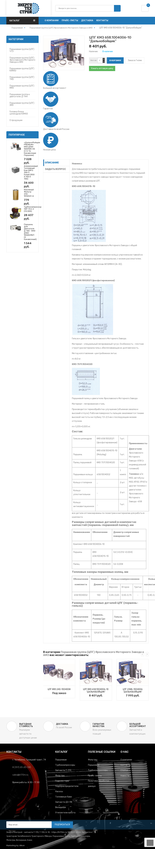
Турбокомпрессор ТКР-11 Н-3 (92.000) (32, 209)
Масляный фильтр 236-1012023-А (29, 193)
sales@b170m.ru (20, 775)
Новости (124, 775)
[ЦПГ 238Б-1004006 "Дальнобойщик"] (133, 672)
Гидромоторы (62, 781)
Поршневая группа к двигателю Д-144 (20, 95)
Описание (52, 162)
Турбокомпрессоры (65, 765)
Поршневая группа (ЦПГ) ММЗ (22, 87)
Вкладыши (60, 807)
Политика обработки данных (98, 783)
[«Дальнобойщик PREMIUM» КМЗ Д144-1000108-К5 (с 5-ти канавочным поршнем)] (16, 146)
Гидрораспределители (66, 786)
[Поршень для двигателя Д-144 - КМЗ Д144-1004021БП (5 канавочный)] (16, 227)
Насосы (59, 791)
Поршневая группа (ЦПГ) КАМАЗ (22, 69)
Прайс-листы (95, 775)
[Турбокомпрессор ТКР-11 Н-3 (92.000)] (16, 213)
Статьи (124, 770)
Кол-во (94, 60)
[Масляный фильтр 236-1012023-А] (16, 194)
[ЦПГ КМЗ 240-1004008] (59, 672)
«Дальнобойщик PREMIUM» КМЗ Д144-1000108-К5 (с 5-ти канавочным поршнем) (32, 148)
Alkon (22, 845)
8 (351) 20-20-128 (21, 767)
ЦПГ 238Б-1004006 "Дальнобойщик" (133, 690)
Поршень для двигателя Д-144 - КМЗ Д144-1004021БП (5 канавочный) (30, 231)
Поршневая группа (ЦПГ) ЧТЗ (22, 50)
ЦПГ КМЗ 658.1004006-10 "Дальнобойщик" (96, 690)
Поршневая (61, 759)
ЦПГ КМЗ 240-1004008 (59, 689)
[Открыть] (24, 28)
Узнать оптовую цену (102, 68)
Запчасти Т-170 (63, 770)
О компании (126, 759)
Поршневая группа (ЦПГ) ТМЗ (22, 78)
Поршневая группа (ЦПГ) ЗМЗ (22, 104)
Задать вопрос (55, 169)
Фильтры (60, 775)
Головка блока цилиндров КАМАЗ (19, 112)
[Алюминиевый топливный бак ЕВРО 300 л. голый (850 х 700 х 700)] (16, 169)
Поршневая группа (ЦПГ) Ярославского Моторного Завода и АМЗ (22, 60)
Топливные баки (63, 796)
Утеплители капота (65, 812)
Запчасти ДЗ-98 (63, 802)
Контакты (125, 765)
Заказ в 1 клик (135, 60)
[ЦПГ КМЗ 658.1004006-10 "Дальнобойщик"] (96, 672)
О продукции (16, 120)
